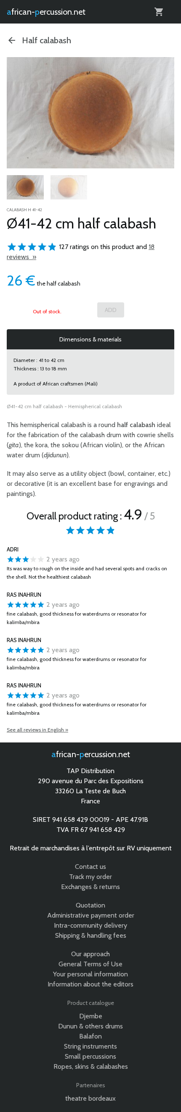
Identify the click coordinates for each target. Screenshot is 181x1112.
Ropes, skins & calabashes (90, 1066)
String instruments (90, 1046)
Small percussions (90, 1056)
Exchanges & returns (90, 887)
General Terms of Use (90, 964)
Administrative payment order (90, 915)
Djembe (90, 1016)
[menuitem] (25, 187)
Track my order (90, 877)
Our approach (90, 954)
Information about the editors (90, 984)
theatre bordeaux (90, 1098)
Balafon (90, 1036)
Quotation (90, 905)
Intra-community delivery (90, 925)
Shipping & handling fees (90, 935)
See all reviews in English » (37, 729)
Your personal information (90, 974)
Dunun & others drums (90, 1026)
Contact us (90, 867)
